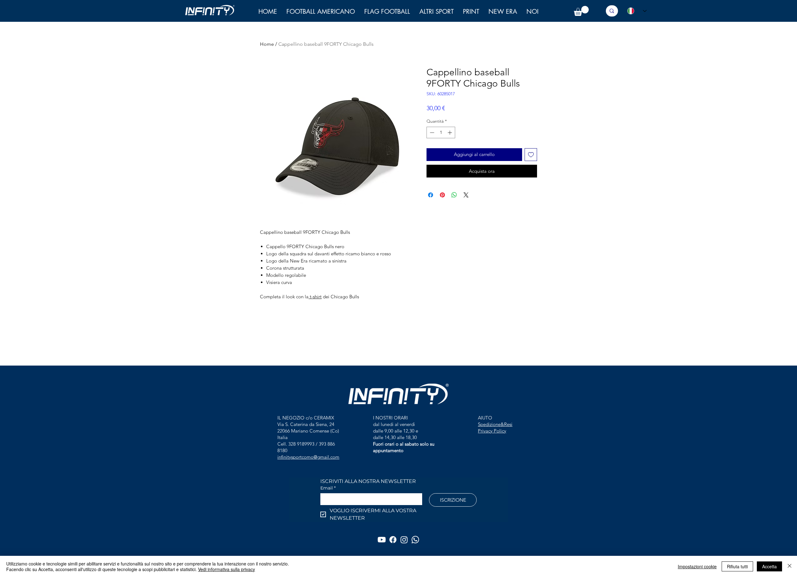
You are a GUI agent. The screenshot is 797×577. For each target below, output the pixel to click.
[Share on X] (466, 195)
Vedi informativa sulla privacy (226, 569)
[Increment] (450, 132)
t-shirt (315, 297)
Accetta (769, 566)
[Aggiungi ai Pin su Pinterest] (442, 195)
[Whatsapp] (415, 539)
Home (267, 44)
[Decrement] (431, 132)
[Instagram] (404, 539)
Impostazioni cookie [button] (697, 566)
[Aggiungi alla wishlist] (531, 154)
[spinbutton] (440, 132)
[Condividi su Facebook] (430, 195)
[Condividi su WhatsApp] (454, 195)
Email (328, 488)
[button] (532, 11)
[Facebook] (393, 539)
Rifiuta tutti (737, 566)
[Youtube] (381, 539)
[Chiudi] (789, 566)
